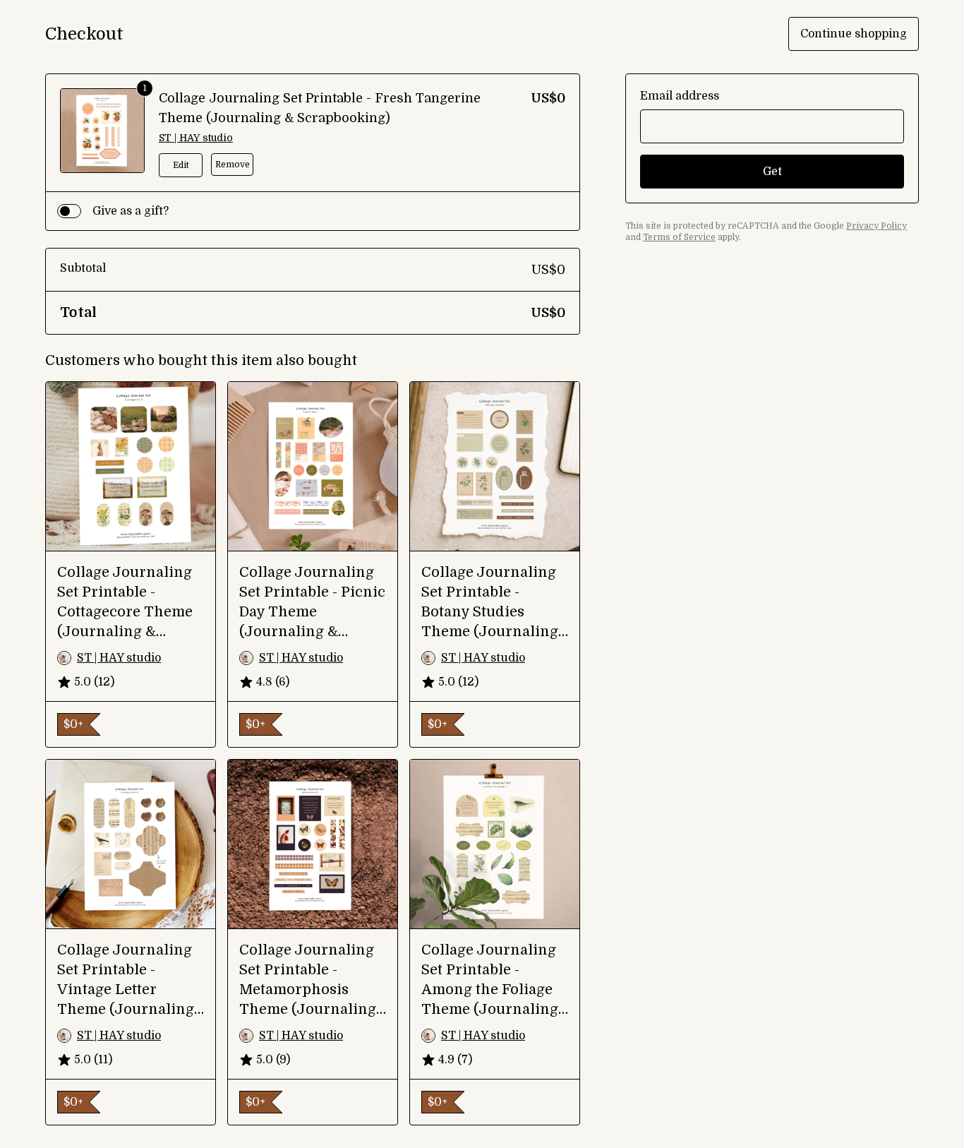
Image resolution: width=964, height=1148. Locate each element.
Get (772, 171)
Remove (232, 164)
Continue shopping (853, 34)
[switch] (69, 211)
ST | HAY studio (196, 137)
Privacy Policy (876, 226)
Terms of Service (679, 237)
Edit (181, 165)
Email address (679, 96)
